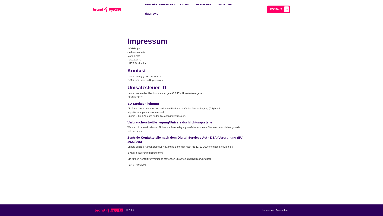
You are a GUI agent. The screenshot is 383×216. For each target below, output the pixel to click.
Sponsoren (203, 4)
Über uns (151, 13)
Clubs (184, 4)
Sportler (225, 4)
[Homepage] (107, 9)
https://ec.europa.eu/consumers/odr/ (146, 112)
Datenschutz (282, 210)
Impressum (268, 210)
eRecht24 (141, 165)
